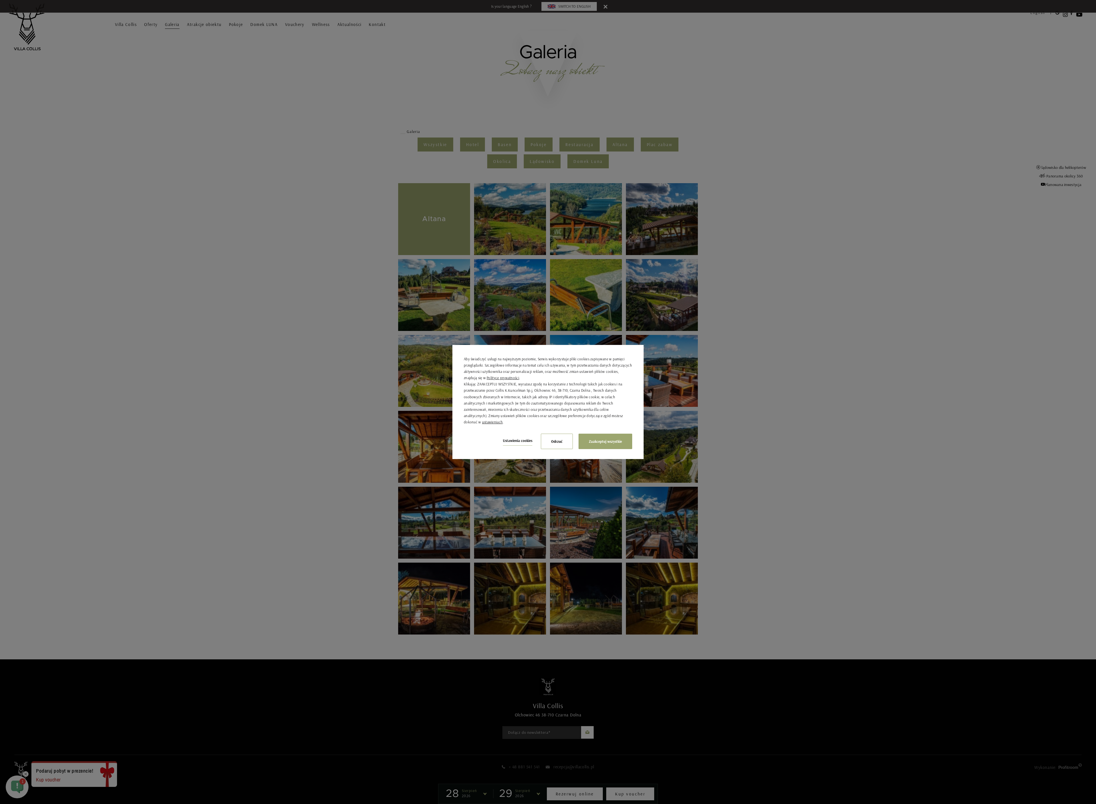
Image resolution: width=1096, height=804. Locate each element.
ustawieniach (492, 422)
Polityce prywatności (503, 377)
